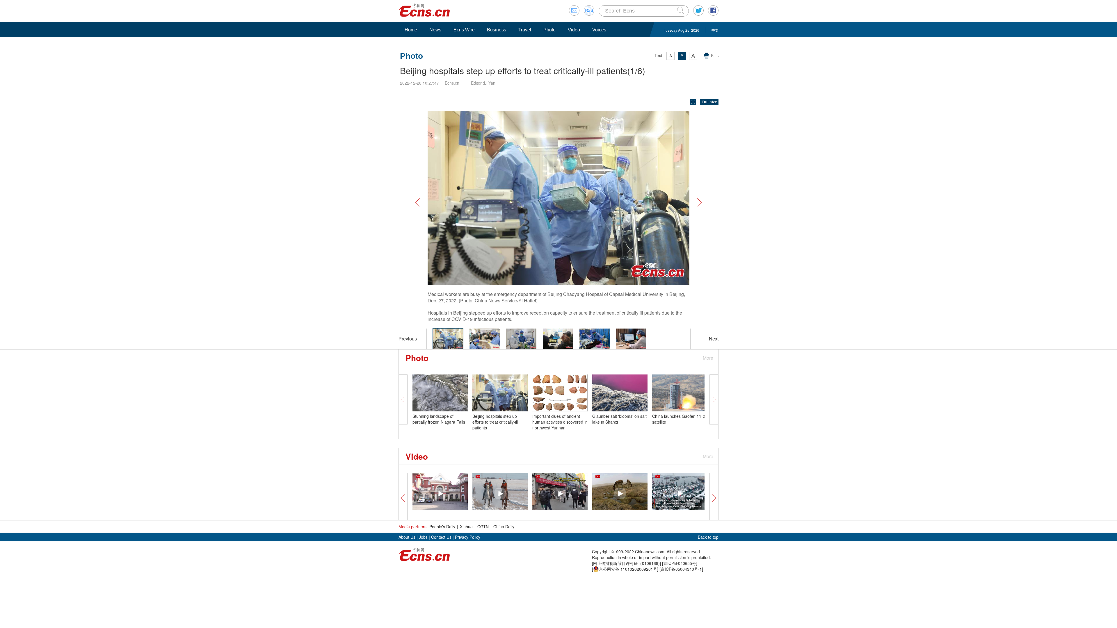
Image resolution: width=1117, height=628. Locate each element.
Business (496, 29)
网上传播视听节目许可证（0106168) (626, 563)
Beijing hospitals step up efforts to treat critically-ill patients (495, 422)
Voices (599, 29)
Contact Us (441, 537)
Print (714, 55)
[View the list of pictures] (693, 102)
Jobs (423, 537)
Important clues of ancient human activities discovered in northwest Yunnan (560, 422)
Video (574, 29)
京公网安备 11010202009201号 (628, 569)
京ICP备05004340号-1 (681, 569)
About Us (407, 537)
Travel (524, 29)
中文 (715, 30)
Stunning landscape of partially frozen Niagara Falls (438, 419)
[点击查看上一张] (485, 198)
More (708, 357)
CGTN (483, 526)
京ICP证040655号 (679, 563)
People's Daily (442, 526)
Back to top (708, 537)
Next (713, 338)
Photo (549, 29)
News (435, 29)
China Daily (503, 526)
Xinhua (466, 526)
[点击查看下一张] (631, 198)
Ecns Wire (464, 29)
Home (411, 29)
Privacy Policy (467, 537)
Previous (408, 338)
